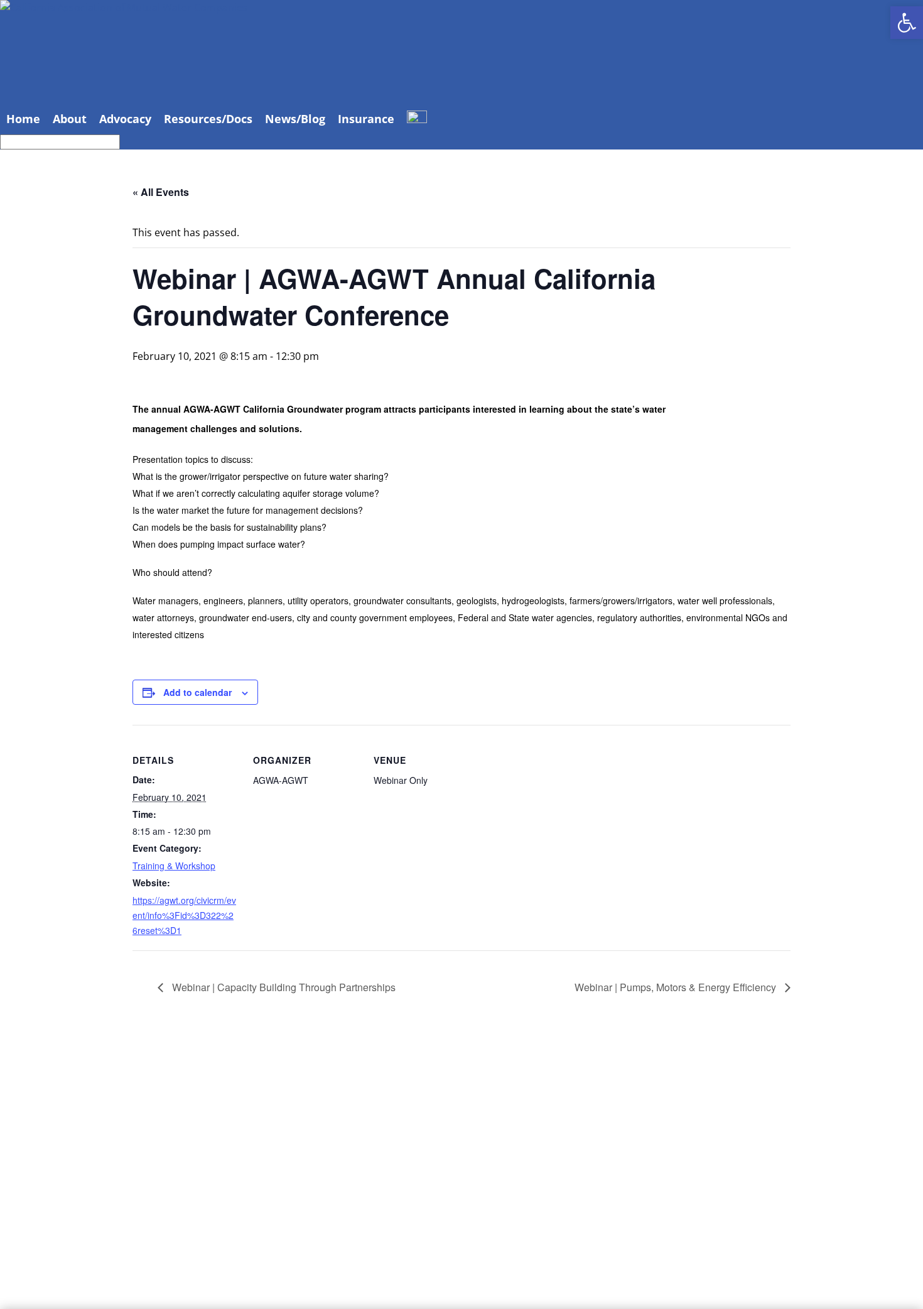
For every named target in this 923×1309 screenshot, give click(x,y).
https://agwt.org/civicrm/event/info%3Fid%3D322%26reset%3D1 (184, 915)
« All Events (160, 192)
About (70, 118)
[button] (906, 22)
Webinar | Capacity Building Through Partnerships (283, 987)
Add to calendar (197, 692)
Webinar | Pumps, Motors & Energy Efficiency (677, 987)
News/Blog (295, 118)
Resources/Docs (208, 118)
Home (23, 118)
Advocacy (125, 118)
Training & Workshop (173, 865)
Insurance (366, 118)
